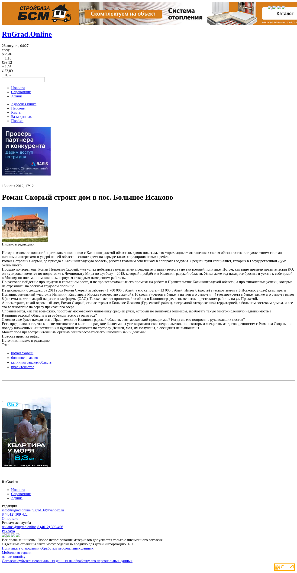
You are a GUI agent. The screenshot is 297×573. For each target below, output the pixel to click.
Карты (16, 112)
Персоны (18, 108)
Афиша (17, 96)
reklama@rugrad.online (19, 527)
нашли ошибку (14, 557)
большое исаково (24, 358)
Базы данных (21, 117)
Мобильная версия (16, 552)
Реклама (8, 531)
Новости (18, 88)
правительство (22, 367)
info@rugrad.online (16, 510)
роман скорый (22, 353)
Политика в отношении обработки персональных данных (48, 548)
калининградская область (31, 362)
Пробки (17, 121)
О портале (10, 518)
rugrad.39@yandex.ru (48, 510)
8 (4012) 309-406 (50, 527)
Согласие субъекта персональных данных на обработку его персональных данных (67, 561)
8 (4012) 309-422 (15, 514)
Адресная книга (23, 104)
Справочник (21, 92)
